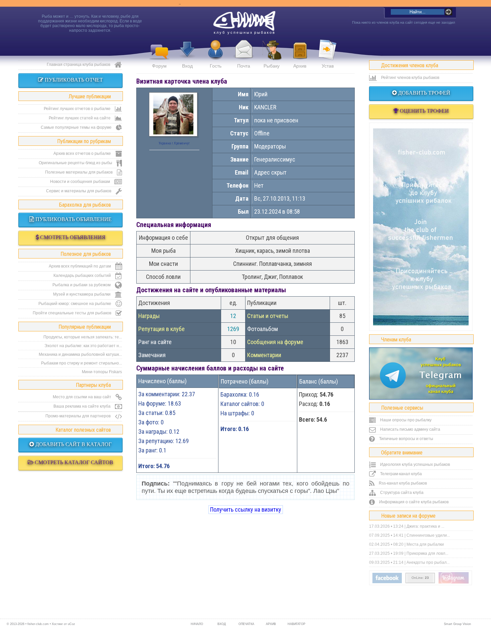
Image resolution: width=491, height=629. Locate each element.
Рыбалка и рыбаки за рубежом (82, 285)
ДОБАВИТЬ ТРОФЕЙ (423, 93)
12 (233, 315)
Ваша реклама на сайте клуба (82, 406)
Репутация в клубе (161, 328)
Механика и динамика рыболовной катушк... (80, 354)
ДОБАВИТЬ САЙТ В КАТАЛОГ (73, 444)
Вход (187, 66)
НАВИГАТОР (296, 624)
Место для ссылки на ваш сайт (82, 397)
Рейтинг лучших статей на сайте (80, 118)
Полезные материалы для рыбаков (79, 172)
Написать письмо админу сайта (409, 429)
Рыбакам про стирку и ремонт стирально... (81, 363)
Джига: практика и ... (425, 526)
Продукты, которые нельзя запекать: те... (82, 337)
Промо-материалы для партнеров (78, 416)
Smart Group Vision (457, 624)
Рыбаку (272, 66)
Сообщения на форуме (275, 341)
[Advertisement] (421, 226)
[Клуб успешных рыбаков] (454, 582)
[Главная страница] (244, 21)
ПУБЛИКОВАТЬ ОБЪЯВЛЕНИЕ (73, 219)
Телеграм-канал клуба (400, 473)
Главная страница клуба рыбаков (79, 64)
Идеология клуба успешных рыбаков (414, 464)
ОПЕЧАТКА (246, 624)
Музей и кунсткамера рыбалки (82, 294)
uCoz (71, 624)
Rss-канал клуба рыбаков (402, 483)
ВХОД (221, 624)
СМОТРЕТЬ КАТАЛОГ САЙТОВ (73, 462)
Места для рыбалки (425, 544)
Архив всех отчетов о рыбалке (82, 153)
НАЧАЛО (197, 624)
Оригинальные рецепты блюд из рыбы (76, 163)
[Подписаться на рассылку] (387, 582)
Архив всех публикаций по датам (80, 266)
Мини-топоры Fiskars (102, 372)
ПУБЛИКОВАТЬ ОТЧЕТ (73, 80)
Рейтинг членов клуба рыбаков (409, 77)
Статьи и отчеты (267, 315)
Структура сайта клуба (401, 492)
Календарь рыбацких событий (82, 275)
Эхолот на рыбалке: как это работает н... (83, 345)
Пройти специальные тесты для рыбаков (72, 313)
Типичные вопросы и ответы (405, 438)
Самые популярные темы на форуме (77, 127)
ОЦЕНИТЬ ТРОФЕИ (423, 111)
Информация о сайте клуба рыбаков (413, 502)
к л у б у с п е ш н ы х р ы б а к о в (244, 32)
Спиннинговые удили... (428, 535)
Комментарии (264, 354)
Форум (159, 66)
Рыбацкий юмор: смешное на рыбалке (75, 303)
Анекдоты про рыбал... (428, 562)
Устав (328, 66)
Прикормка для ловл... (427, 553)
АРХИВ (271, 624)
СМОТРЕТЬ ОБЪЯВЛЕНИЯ (72, 237)
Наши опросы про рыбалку (405, 420)
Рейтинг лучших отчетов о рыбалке (78, 108)
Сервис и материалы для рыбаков (79, 191)
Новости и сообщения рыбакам (80, 181)
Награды (149, 315)
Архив (299, 66)
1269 (233, 328)
